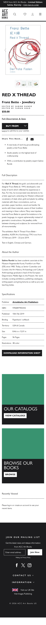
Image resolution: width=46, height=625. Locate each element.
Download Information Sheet (22, 353)
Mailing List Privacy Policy (23, 557)
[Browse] (23, 455)
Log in (4, 131)
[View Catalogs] (23, 399)
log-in (9, 505)
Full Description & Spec (14, 119)
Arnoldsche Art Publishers (25, 302)
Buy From (12, 126)
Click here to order (31, 5)
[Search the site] (14, 14)
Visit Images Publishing (23, 594)
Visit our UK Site (27, 590)
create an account (22, 505)
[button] (25, 14)
